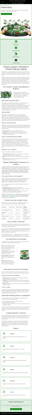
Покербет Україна (4, 171)
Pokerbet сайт (11, 195)
